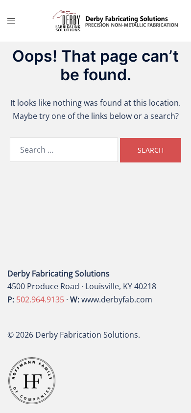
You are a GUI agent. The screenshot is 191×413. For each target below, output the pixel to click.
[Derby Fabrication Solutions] (115, 20)
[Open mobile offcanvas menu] (11, 20)
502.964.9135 (40, 299)
